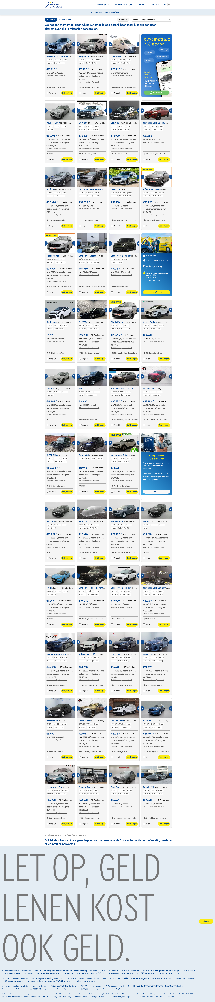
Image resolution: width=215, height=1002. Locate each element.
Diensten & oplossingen (123, 4)
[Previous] (46, 44)
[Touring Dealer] (54, 5)
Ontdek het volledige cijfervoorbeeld (57, 75)
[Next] (73, 44)
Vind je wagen (101, 4)
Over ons (154, 4)
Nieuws (141, 4)
